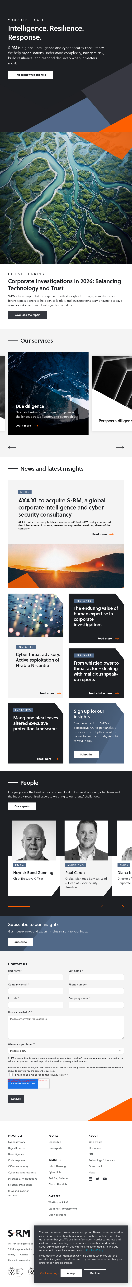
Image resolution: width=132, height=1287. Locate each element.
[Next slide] (120, 447)
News (92, 1172)
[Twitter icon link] (97, 1178)
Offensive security (18, 1166)
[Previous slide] (12, 447)
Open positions (57, 1214)
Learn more (23, 425)
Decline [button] (95, 1273)
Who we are (95, 1142)
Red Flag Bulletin (58, 1178)
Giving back (95, 1166)
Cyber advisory (16, 1142)
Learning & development (62, 1208)
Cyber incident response (22, 1172)
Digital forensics (17, 1148)
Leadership (54, 1142)
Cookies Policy (94, 1250)
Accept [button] (71, 1273)
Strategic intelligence (20, 1184)
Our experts (22, 806)
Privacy (11, 1254)
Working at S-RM (58, 1202)
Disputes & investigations (22, 1178)
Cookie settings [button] (49, 1273)
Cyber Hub (54, 1172)
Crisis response (16, 1160)
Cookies (24, 1254)
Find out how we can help (30, 75)
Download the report (27, 315)
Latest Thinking (57, 1166)
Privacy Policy (58, 1074)
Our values (95, 1148)
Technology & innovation (103, 1160)
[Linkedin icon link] (90, 1179)
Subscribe (86, 754)
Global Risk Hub (57, 1184)
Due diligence (16, 1154)
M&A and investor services (18, 1193)
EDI (91, 1154)
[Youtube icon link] (105, 1178)
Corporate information (19, 1260)
